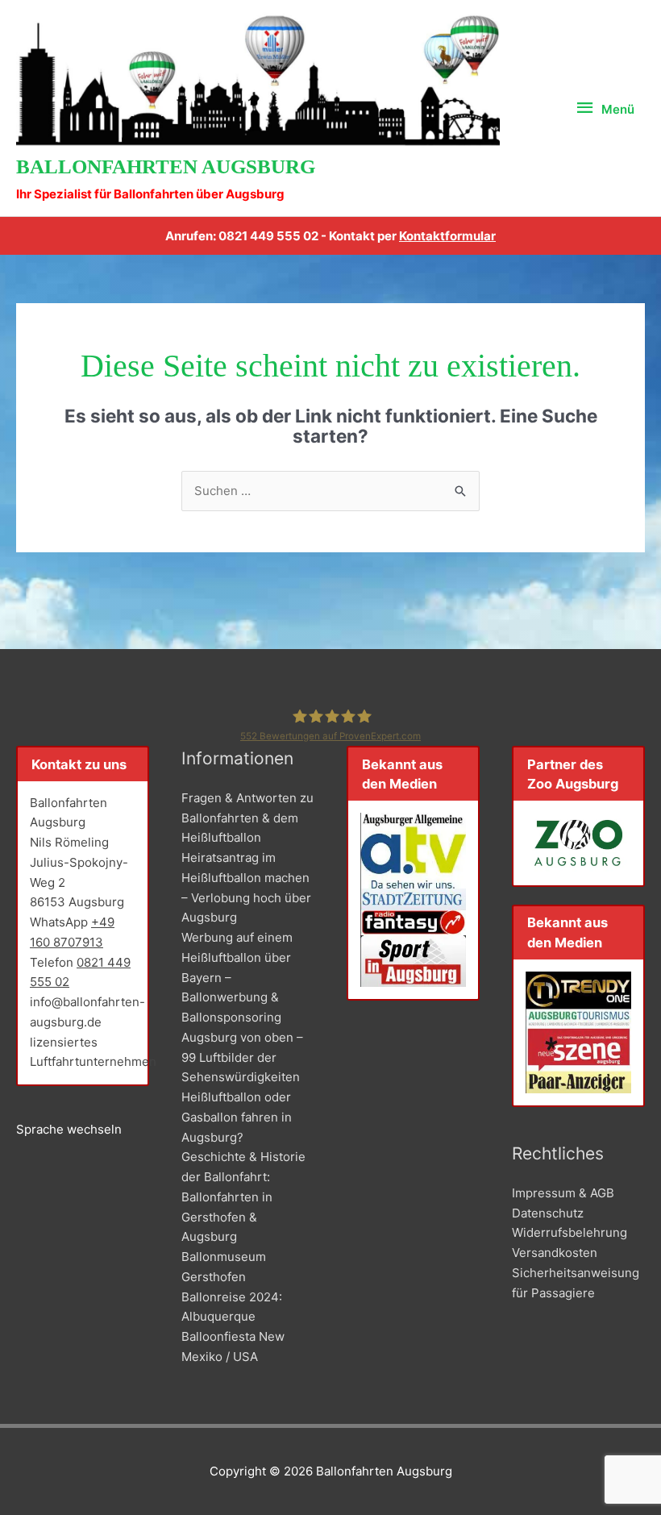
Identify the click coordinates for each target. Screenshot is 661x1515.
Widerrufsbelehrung (569, 1232)
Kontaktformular (447, 235)
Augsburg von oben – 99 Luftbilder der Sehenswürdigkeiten (242, 1057)
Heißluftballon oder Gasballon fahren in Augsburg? (236, 1117)
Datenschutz (548, 1213)
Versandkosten (554, 1252)
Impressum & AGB (563, 1193)
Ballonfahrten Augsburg (165, 166)
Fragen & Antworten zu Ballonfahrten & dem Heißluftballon (247, 818)
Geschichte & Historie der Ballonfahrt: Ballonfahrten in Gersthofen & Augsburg (243, 1196)
